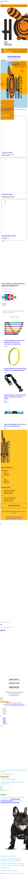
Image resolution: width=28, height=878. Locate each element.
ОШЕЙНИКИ (10, 109)
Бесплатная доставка (9, 235)
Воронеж (3, 630)
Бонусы (5, 42)
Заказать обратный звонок (14, 58)
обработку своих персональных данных (17, 704)
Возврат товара (8, 493)
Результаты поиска (4, 776)
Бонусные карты (7, 194)
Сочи (2, 5)
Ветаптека (5, 723)
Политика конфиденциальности (14, 518)
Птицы (4, 710)
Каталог (5, 41)
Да (1, 624)
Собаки (4, 708)
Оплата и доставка (8, 52)
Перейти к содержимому (5, 1)
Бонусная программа (9, 490)
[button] (14, 47)
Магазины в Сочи (7, 51)
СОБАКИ (5, 108)
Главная (2, 108)
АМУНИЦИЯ (5, 109)
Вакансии (6, 475)
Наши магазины (6, 467)
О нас (5, 472)
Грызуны (5, 711)
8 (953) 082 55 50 (14, 56)
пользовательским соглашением (17, 705)
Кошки (4, 709)
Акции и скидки (7, 152)
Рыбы (4, 712)
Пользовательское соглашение (14, 516)
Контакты (6, 473)
